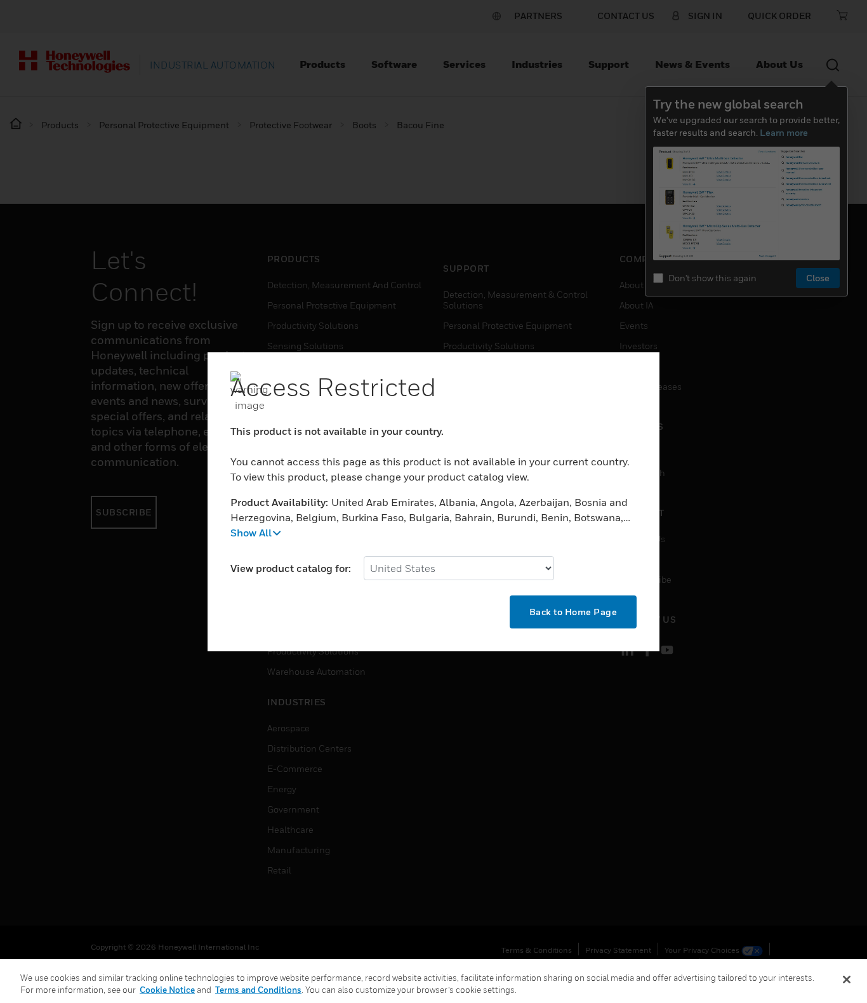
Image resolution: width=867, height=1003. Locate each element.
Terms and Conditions (258, 990)
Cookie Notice (167, 990)
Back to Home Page (573, 611)
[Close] (847, 979)
